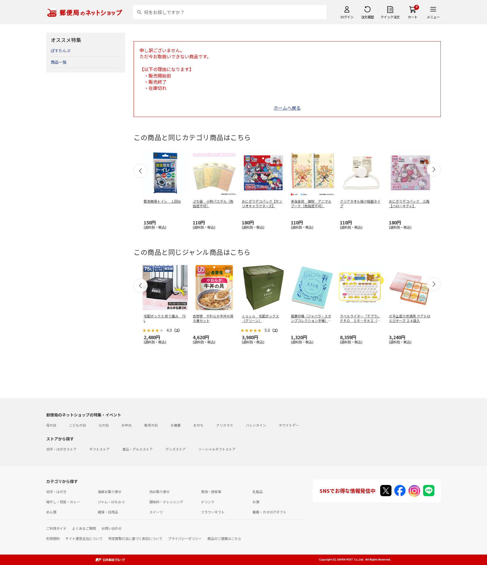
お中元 (126, 425)
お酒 (256, 501)
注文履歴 (367, 16)
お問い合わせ (111, 528)
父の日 (104, 425)
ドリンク (207, 501)
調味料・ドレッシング (166, 501)
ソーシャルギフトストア (217, 449)
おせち (198, 425)
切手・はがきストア (61, 449)
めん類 (51, 511)
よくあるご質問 (84, 528)
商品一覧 (59, 62)
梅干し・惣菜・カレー (63, 501)
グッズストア (175, 449)
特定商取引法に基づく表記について (135, 538)
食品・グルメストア (137, 449)
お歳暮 (176, 425)
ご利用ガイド (56, 528)
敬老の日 (151, 425)
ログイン (346, 16)
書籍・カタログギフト (269, 511)
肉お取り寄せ (159, 491)
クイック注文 (390, 16)
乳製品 (258, 491)
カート (413, 16)
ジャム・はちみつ (111, 501)
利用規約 (53, 538)
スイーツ (156, 511)
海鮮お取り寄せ (109, 491)
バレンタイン (256, 425)
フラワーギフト (213, 511)
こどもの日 (77, 425)
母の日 (51, 425)
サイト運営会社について (84, 538)
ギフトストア (99, 449)
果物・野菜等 (211, 491)
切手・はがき (56, 491)
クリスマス (224, 425)
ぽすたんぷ (60, 50)
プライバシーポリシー (185, 538)
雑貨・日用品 (108, 511)
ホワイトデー (289, 425)
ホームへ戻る (287, 107)
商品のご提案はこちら (224, 538)
